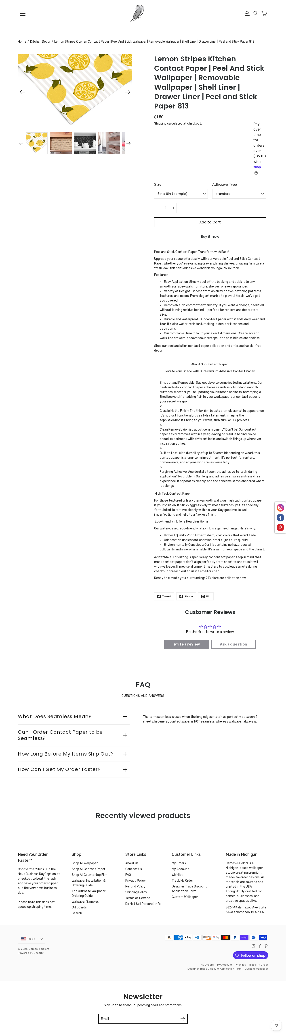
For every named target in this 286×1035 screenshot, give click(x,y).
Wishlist (177, 875)
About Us (132, 863)
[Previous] (22, 92)
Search (77, 913)
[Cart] (264, 13)
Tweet (166, 596)
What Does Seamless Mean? (54, 716)
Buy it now (210, 236)
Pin (208, 596)
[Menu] (23, 13)
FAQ (128, 875)
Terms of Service (137, 898)
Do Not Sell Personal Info (143, 904)
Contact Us (133, 869)
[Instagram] (254, 946)
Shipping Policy (136, 892)
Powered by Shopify (31, 952)
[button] (255, 13)
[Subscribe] (183, 1019)
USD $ (31, 939)
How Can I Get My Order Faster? (59, 769)
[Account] (247, 13)
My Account (180, 869)
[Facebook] (260, 946)
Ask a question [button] (233, 644)
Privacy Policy (135, 881)
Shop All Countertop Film (89, 875)
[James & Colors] (143, 13)
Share (188, 596)
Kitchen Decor (40, 42)
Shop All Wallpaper (85, 863)
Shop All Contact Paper (88, 869)
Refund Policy (135, 886)
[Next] (127, 92)
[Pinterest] (266, 946)
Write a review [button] (187, 644)
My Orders (179, 863)
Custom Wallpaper (185, 897)
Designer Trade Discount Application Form (214, 968)
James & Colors (39, 948)
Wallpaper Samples (85, 902)
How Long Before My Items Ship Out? (65, 753)
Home (22, 42)
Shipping (160, 123)
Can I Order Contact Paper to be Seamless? (60, 735)
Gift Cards (79, 907)
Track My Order (182, 881)
